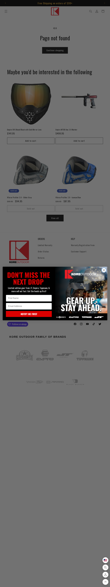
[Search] (105, 567)
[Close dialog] (104, 270)
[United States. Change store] (105, 560)
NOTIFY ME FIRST (29, 314)
